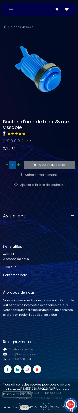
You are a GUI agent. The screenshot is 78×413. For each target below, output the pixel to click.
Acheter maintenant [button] (40, 175)
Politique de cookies (17, 394)
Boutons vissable (21, 27)
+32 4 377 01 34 (20, 359)
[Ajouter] (18, 165)
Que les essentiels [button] (31, 406)
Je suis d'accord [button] (61, 406)
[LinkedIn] (18, 369)
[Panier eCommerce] (57, 9)
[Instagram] (27, 369)
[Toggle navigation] (11, 9)
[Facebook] (8, 369)
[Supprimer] (6, 165)
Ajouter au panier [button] (52, 164)
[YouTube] (37, 369)
